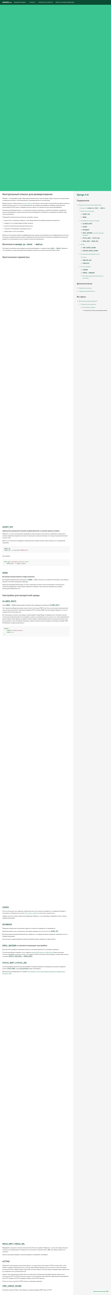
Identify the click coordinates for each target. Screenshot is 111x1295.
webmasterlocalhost (37, 952)
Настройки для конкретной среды (90, 221)
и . (91, 238)
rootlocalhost (48, 952)
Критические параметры (87, 211)
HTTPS (82, 244)
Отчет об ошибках (86, 267)
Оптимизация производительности (90, 254)
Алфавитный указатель (85, 288)
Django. (7, 2)
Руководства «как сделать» (88, 304)
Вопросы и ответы (46, 2)
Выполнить (93, 208)
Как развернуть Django (88, 307)
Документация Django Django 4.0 (88, 301)
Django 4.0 (83, 194)
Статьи (32, 2)
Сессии (84, 257)
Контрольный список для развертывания (90, 205)
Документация (20, 2)
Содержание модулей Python (87, 291)
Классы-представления (65, 2)
